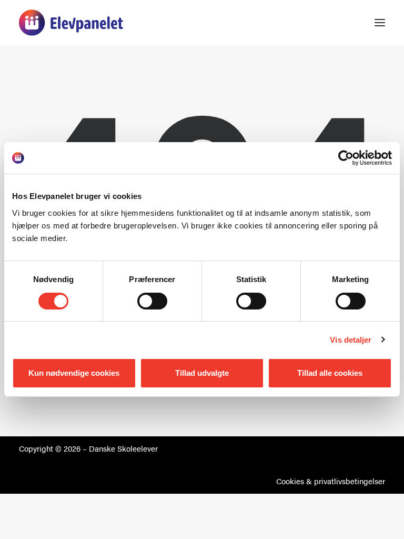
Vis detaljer (350, 339)
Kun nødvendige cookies (73, 372)
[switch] (152, 301)
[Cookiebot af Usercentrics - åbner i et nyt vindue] (346, 158)
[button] (380, 22)
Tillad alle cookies (329, 372)
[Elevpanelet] (71, 22)
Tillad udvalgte (202, 372)
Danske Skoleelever (123, 448)
